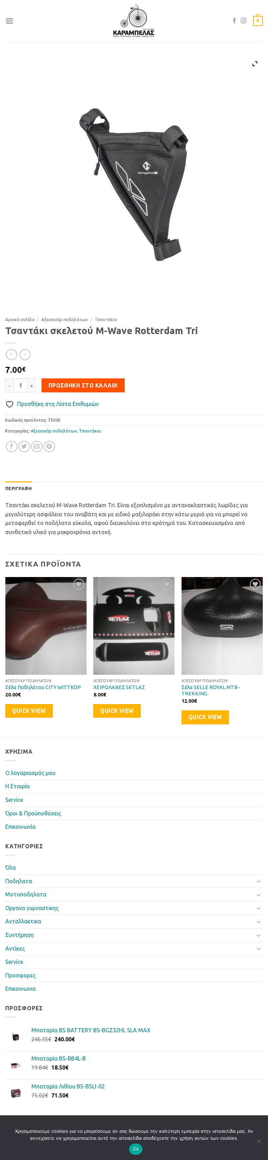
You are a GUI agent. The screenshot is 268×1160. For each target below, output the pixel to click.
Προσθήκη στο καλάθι (83, 386)
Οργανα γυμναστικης (32, 908)
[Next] (262, 656)
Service (14, 800)
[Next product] (11, 354)
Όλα (10, 867)
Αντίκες (15, 948)
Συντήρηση (19, 935)
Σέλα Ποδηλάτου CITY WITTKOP (43, 687)
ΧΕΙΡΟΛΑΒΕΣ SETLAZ (119, 687)
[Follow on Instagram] (243, 21)
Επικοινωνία (20, 826)
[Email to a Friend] (37, 446)
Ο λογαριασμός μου (30, 773)
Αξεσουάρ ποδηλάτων (64, 319)
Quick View (29, 711)
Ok (136, 1149)
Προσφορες (20, 975)
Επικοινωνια (20, 988)
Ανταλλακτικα (23, 921)
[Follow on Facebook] (234, 21)
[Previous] (5, 656)
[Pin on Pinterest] (49, 446)
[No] (258, 1143)
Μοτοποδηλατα (25, 894)
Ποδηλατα (18, 881)
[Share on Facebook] (11, 446)
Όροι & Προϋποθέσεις (33, 813)
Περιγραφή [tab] (18, 488)
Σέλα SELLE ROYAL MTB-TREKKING (210, 691)
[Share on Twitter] (24, 446)
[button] (9, 20)
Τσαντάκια (106, 319)
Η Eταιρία (17, 786)
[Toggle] (258, 881)
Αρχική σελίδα (20, 319)
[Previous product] (25, 354)
